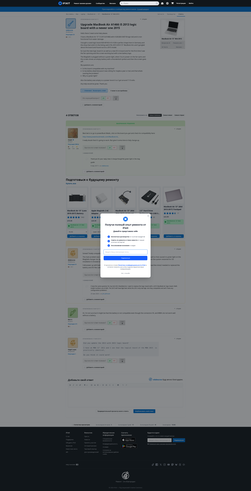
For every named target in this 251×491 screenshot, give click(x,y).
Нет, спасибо (125, 273)
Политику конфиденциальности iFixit (132, 265)
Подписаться (125, 258)
